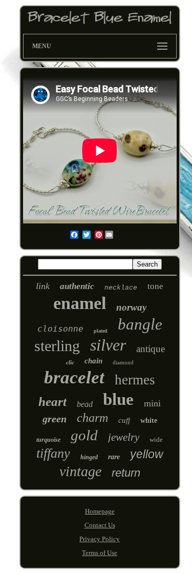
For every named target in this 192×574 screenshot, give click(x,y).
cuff (124, 420)
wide (156, 439)
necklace (120, 288)
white (148, 420)
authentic (77, 286)
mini (152, 403)
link (43, 286)
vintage (80, 471)
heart (52, 401)
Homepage (100, 511)
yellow (146, 454)
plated (101, 331)
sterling (57, 345)
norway (131, 307)
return (126, 472)
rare (114, 457)
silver (108, 345)
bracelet (74, 377)
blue (118, 399)
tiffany (53, 453)
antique (150, 348)
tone (155, 286)
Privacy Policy (99, 539)
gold (84, 435)
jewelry (123, 437)
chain (93, 361)
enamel (79, 303)
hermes (135, 379)
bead (85, 404)
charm (92, 417)
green (54, 418)
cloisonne (60, 329)
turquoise (48, 439)
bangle (140, 324)
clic (70, 362)
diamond (123, 362)
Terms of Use (99, 553)
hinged (89, 457)
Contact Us (99, 525)
